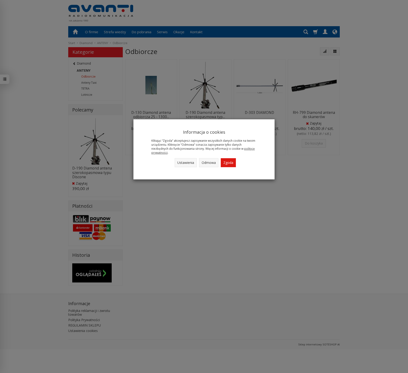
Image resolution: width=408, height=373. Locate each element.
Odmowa (209, 162)
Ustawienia (185, 162)
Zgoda (228, 162)
